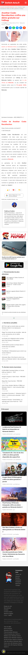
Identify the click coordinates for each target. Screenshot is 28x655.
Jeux (16, 7)
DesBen (5, 23)
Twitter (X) (18, 574)
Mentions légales (8, 613)
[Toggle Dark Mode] (3, 651)
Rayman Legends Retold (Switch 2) (15, 291)
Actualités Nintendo (9, 7)
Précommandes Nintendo (11, 632)
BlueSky (17, 578)
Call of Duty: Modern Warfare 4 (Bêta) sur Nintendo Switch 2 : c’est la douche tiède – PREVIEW (13, 387)
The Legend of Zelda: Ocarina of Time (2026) (15, 278)
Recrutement (7, 608)
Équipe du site (8, 606)
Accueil (2, 7)
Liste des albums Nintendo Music (13, 641)
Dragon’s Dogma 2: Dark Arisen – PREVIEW (13, 376)
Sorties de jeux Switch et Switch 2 (13, 639)
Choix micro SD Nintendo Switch (13, 643)
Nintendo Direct (8, 630)
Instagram (18, 581)
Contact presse (8, 611)
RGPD (10, 615)
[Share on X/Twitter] (6, 28)
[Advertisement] (14, 104)
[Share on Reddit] (24, 28)
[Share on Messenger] (17, 28)
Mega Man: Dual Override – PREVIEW (12, 381)
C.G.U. (5, 615)
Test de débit (7, 626)
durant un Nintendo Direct (9, 46)
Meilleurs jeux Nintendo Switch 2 (13, 637)
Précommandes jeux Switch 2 (12, 634)
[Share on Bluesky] (10, 28)
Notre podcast (8, 628)
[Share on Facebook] (20, 28)
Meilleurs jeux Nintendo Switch (12, 635)
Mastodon (18, 583)
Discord (17, 576)
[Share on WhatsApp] (13, 28)
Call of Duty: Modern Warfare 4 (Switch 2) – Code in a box (14, 283)
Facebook (18, 580)
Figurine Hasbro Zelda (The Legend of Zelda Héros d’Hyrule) (15, 305)
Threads (17, 585)
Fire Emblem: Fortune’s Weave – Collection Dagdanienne (14, 298)
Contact (6, 610)
